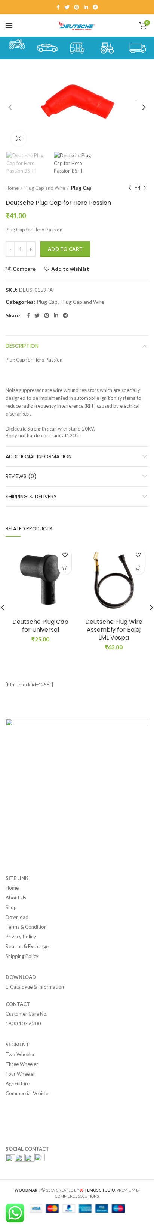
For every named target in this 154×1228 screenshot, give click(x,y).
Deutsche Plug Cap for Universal (40, 626)
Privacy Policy (21, 937)
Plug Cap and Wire (45, 188)
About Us (16, 898)
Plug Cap (81, 188)
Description (22, 346)
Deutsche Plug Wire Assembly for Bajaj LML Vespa (113, 629)
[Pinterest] (76, 7)
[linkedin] (85, 7)
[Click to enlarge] (18, 138)
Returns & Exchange (27, 946)
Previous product (129, 188)
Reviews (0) (21, 476)
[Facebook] (58, 7)
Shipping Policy (22, 956)
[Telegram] (95, 7)
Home (12, 188)
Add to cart (65, 249)
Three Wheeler (22, 1064)
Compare (24, 269)
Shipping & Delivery (31, 496)
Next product (144, 188)
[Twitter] (67, 7)
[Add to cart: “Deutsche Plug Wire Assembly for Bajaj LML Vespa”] (138, 568)
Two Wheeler (20, 1054)
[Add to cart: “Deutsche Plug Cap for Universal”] (64, 568)
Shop (11, 907)
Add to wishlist (70, 269)
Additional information (39, 456)
